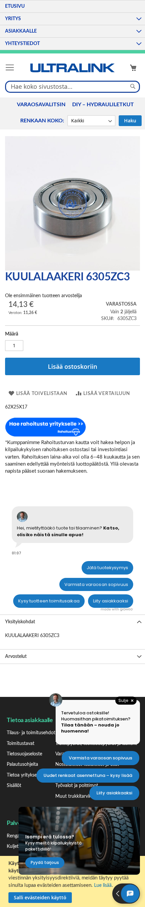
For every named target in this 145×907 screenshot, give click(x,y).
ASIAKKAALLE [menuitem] (21, 31)
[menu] (72, 25)
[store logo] (72, 68)
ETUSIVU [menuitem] (15, 6)
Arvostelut (16, 656)
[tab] (72, 622)
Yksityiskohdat (20, 622)
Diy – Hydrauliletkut (103, 104)
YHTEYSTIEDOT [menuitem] (22, 43)
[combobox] (72, 86)
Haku (130, 120)
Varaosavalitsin (41, 104)
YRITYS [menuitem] (13, 18)
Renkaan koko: (42, 120)
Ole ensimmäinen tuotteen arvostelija (43, 295)
